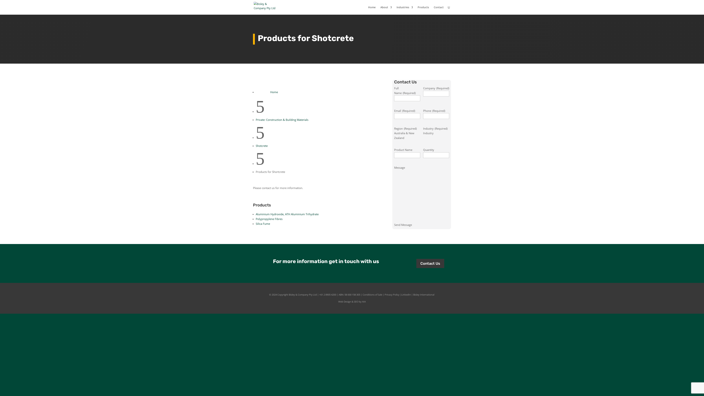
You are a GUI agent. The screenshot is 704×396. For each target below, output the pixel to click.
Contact (439, 7)
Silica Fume (263, 223)
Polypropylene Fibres (269, 219)
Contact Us (430, 263)
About (384, 7)
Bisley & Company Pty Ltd (303, 294)
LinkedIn (406, 294)
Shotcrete (262, 146)
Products (423, 7)
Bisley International (423, 294)
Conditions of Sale (372, 294)
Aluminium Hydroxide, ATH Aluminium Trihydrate (287, 214)
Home (372, 7)
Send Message (403, 225)
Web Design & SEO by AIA (352, 301)
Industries (403, 7)
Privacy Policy (392, 294)
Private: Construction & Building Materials (282, 120)
